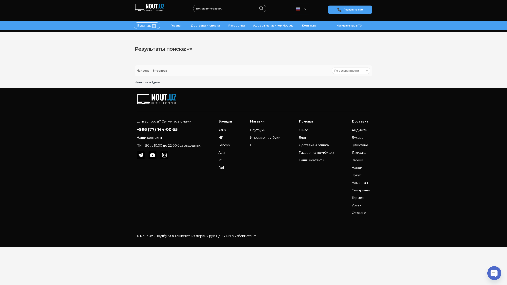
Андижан (359, 130)
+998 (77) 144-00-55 (157, 129)
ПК (252, 145)
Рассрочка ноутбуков (316, 153)
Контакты (309, 25)
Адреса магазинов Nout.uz (273, 25)
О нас (303, 130)
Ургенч (357, 205)
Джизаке (359, 153)
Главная (176, 25)
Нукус (356, 175)
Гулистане (360, 145)
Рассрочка (236, 25)
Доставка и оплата (205, 25)
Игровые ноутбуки (265, 138)
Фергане (359, 213)
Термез (357, 198)
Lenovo (224, 145)
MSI (221, 160)
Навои (357, 168)
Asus (222, 130)
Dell (221, 168)
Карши (357, 160)
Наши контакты (311, 160)
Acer (222, 153)
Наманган (360, 183)
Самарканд (361, 190)
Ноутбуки (258, 130)
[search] (261, 9)
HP (220, 138)
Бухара (357, 138)
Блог (303, 138)
